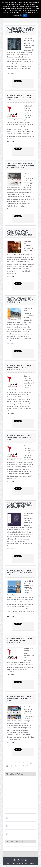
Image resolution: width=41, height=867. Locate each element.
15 (23, 766)
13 (15, 766)
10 (31, 763)
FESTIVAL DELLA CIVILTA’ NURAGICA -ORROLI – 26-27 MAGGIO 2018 (20, 300)
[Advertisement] (23, 791)
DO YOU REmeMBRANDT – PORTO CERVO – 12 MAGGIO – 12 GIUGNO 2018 (20, 165)
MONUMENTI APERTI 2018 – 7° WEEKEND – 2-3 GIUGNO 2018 (19, 98)
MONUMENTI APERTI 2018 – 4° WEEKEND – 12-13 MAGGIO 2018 (19, 640)
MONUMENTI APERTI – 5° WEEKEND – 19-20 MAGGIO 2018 (19, 438)
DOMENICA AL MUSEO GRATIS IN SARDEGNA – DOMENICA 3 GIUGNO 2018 (19, 233)
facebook (18, 860)
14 (19, 766)
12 (11, 766)
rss (25, 860)
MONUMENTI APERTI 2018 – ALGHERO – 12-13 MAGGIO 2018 (19, 573)
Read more (11, 74)
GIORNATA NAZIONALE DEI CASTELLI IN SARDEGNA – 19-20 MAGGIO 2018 (19, 505)
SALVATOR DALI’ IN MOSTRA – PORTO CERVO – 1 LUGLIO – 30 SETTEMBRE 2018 (20, 30)
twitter (14, 860)
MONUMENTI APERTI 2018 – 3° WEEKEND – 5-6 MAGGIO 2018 (19, 699)
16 (27, 766)
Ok (25, 15)
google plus (22, 860)
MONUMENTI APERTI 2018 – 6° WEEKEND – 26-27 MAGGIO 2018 (19, 368)
